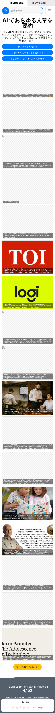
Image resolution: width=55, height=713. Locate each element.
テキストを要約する (27, 46)
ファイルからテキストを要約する (27, 52)
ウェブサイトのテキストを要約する (27, 58)
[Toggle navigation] (49, 10)
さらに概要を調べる (27, 667)
